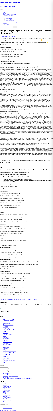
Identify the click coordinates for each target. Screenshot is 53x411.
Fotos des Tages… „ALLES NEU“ (10, 376)
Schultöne (5, 396)
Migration (8, 24)
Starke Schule (6, 349)
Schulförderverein (7, 393)
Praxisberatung (9, 19)
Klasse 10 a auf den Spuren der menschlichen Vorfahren (13, 299)
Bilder (5, 327)
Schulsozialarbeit (9, 17)
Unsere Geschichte (8, 352)
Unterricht (8, 36)
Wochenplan (5, 361)
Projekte (5, 340)
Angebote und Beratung (8, 15)
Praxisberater (5, 337)
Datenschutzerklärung (7, 408)
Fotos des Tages (6, 373)
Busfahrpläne (6, 328)
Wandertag (6, 358)
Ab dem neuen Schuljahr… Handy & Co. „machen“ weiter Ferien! (17, 378)
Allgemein (5, 385)
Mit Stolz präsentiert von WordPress (8, 410)
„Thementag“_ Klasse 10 (32, 299)
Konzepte (5, 23)
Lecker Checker (7, 334)
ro (15, 36)
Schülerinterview (5, 348)
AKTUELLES (8, 320)
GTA (4, 331)
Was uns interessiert (9, 360)
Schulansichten (7, 342)
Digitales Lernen (6, 387)
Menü (2, 9)
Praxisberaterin (6, 391)
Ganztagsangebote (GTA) (11, 22)
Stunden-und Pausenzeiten (9, 351)
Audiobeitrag (6, 322)
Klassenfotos (5, 333)
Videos (5, 356)
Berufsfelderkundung (6, 323)
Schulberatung (9, 18)
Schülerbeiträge (6, 347)
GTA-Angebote (6, 388)
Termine (4, 13)
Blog (4, 12)
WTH (4, 362)
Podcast (4, 336)
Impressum (5, 406)
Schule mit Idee (5, 343)
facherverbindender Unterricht (10, 330)
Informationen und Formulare (9, 14)
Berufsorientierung (10, 20)
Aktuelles (5, 383)
